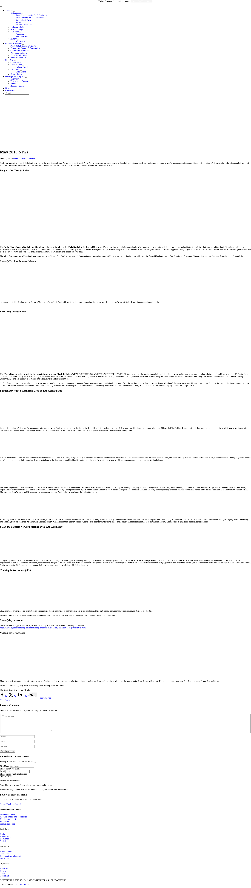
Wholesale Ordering (18, 53)
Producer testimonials (24, 25)
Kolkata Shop (16, 65)
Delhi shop (4, 839)
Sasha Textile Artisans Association (30, 17)
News (7, 88)
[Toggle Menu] (14, 11)
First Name (4, 766)
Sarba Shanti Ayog (23, 20)
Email (2, 771)
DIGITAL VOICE (21, 885)
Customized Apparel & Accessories (25, 48)
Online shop (15, 62)
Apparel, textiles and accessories (13, 817)
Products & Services (13, 43)
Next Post (5, 700)
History (13, 39)
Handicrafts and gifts (8, 819)
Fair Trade (14, 32)
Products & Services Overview (23, 46)
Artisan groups (6, 851)
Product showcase (7, 824)
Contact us (4, 876)
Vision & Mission (17, 27)
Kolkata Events (22, 67)
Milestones (20, 41)
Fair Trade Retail (23, 36)
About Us (9, 10)
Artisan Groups (16, 29)
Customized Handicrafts (20, 50)
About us (4, 869)
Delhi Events (21, 72)
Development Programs (15, 76)
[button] (6, 776)
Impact (13, 83)
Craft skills (4, 854)
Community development (10, 856)
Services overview (7, 814)
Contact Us (10, 90)
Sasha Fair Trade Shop (141, 1)
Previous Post (44, 698)
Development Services (19, 81)
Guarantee (20, 34)
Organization (15, 13)
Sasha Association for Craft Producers (31, 15)
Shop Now (9, 60)
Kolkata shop (5, 836)
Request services (17, 86)
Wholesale (4, 821)
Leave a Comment (27, 158)
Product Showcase (18, 58)
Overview (14, 79)
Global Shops (16, 74)
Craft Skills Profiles (18, 55)
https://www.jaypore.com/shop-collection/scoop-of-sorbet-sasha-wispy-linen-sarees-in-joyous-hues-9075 (43, 628)
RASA (18, 22)
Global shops (5, 841)
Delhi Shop (15, 69)
